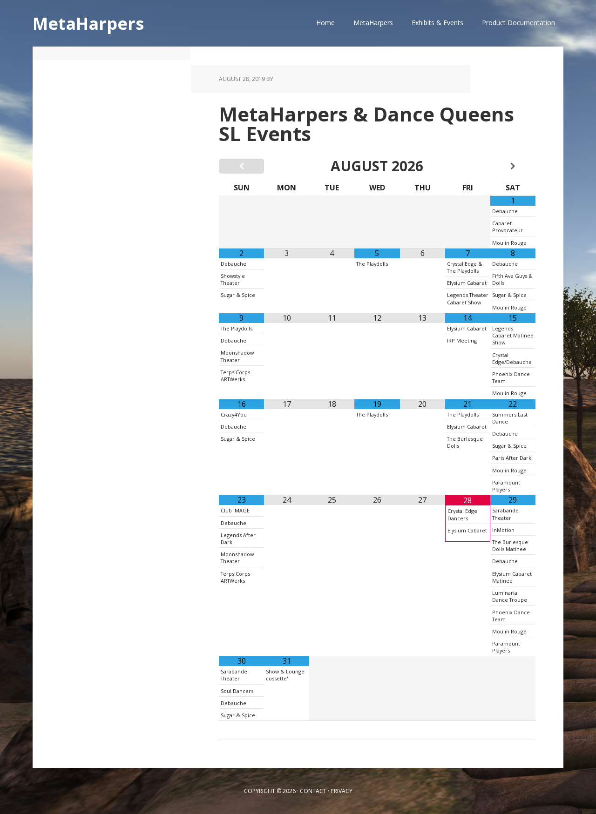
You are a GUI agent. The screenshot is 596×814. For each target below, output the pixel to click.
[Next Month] (512, 166)
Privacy (341, 791)
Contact (313, 791)
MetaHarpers (88, 23)
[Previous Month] (241, 166)
